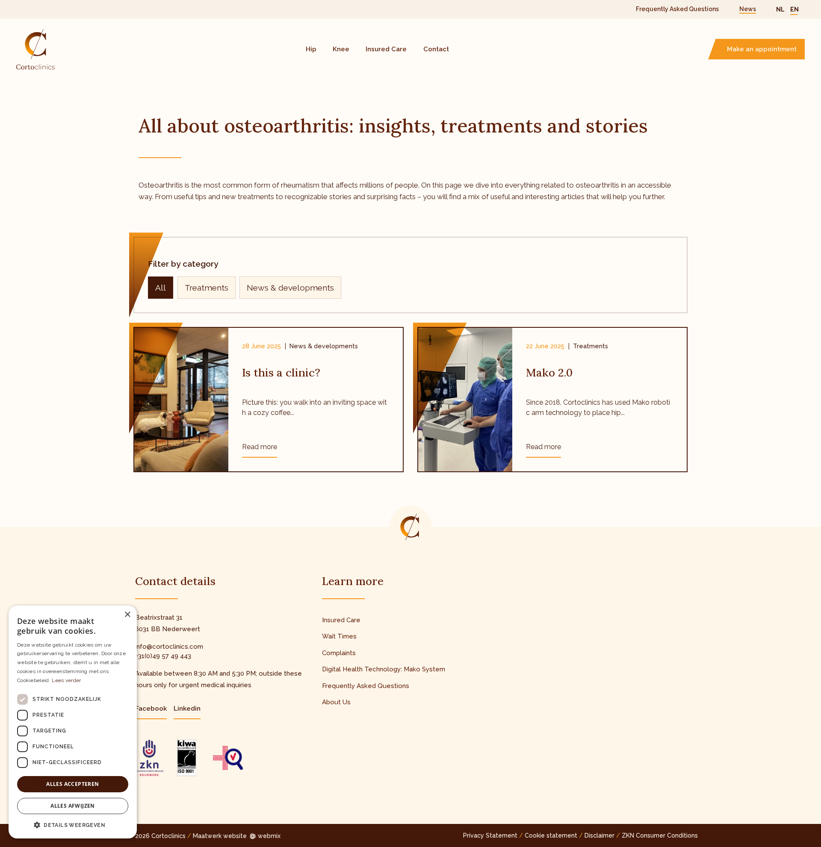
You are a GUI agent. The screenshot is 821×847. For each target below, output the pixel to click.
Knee (341, 49)
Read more (259, 447)
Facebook (151, 708)
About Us (336, 702)
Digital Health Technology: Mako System (383, 669)
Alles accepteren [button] (72, 784)
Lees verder (66, 680)
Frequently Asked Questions (677, 9)
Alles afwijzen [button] (72, 805)
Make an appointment (762, 49)
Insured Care (386, 49)
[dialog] (73, 722)
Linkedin (187, 708)
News (747, 9)
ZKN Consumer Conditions (660, 835)
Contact (436, 49)
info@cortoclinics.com (169, 646)
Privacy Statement (490, 835)
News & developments (290, 287)
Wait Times (339, 636)
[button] (72, 825)
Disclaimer (599, 835)
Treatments (206, 287)
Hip (311, 49)
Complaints (339, 653)
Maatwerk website (220, 835)
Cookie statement (551, 835)
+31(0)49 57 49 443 (163, 656)
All (160, 287)
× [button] (127, 615)
